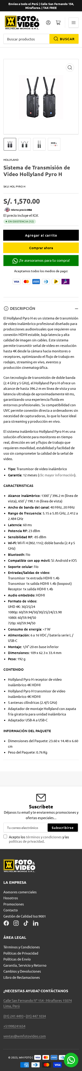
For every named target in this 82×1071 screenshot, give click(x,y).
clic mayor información (56, 475)
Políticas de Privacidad (20, 953)
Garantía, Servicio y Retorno (24, 965)
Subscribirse (63, 827)
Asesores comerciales (20, 892)
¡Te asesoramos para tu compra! (44, 260)
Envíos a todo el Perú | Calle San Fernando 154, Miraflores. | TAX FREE (41, 6)
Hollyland (11, 159)
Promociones (13, 904)
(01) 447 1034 (36, 1016)
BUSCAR (67, 39)
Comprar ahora (41, 247)
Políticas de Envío (17, 959)
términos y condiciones (44, 837)
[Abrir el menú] (74, 23)
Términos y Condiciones (21, 947)
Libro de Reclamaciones (21, 977)
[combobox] (41, 39)
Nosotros (10, 898)
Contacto (10, 910)
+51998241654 (14, 1026)
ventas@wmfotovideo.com (24, 1036)
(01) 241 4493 (13, 1016)
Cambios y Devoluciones (22, 971)
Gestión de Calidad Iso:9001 (24, 916)
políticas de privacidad (26, 841)
